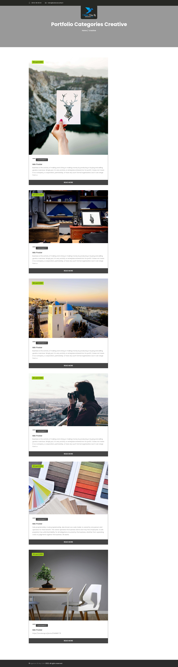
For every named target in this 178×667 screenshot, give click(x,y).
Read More (68, 182)
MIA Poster (37, 164)
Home (84, 31)
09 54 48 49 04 (36, 3)
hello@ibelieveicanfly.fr (55, 3)
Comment (41, 160)
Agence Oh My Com (37, 663)
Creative (92, 31)
